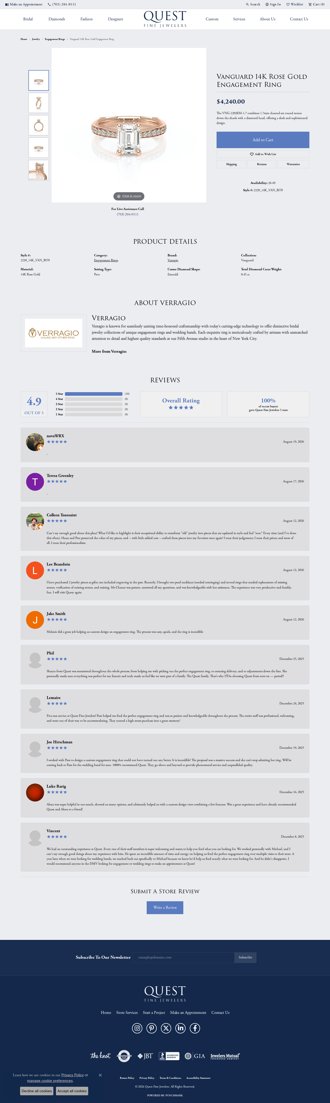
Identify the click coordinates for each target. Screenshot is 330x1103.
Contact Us (299, 19)
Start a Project (154, 1012)
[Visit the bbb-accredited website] (169, 1056)
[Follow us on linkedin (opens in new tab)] (180, 1028)
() (127, 394)
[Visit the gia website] (195, 1056)
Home (24, 39)
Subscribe (245, 957)
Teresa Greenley (60, 475)
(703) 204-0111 (128, 214)
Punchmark (174, 1095)
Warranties (293, 164)
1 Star (59, 414)
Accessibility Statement (198, 1078)
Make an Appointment (188, 1012)
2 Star (59, 409)
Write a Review (165, 907)
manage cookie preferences (50, 1081)
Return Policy (127, 1078)
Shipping (231, 164)
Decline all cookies (37, 1091)
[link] (23, 4)
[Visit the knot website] (100, 1056)
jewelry (36, 39)
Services (239, 19)
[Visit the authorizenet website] (124, 1056)
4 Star (59, 399)
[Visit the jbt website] (145, 1056)
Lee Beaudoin (58, 564)
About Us (267, 19)
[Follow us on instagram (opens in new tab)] (137, 1028)
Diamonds (56, 19)
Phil (50, 653)
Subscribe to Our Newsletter (103, 957)
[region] (129, 125)
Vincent (53, 831)
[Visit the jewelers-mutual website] (225, 1056)
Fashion (86, 19)
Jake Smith (56, 613)
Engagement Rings (55, 39)
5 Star (59, 394)
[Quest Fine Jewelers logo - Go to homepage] (165, 19)
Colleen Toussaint (62, 515)
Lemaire (54, 697)
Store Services (127, 1012)
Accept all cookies (72, 1091)
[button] (253, 4)
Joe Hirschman (59, 742)
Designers (115, 19)
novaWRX (55, 436)
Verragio (173, 260)
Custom (212, 19)
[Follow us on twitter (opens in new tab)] (166, 1028)
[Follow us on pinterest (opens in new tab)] (151, 1028)
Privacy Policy (146, 1078)
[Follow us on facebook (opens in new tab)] (195, 1028)
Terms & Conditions (170, 1078)
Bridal (28, 19)
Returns (262, 164)
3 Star (59, 404)
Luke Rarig (56, 786)
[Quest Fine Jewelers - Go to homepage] (165, 994)
